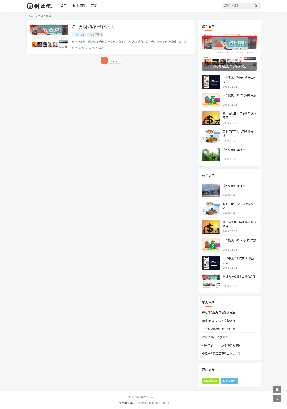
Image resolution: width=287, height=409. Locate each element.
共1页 (114, 60)
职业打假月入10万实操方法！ (220, 320)
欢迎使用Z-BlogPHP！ (236, 149)
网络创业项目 (210, 381)
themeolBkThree (158, 403)
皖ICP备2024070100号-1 (143, 396)
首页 (63, 6)
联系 (94, 6)
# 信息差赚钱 (95, 34)
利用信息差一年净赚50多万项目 (221, 345)
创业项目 (78, 6)
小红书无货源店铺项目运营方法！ (222, 353)
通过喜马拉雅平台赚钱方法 (93, 26)
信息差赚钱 (229, 381)
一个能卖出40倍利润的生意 (239, 95)
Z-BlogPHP (141, 403)
